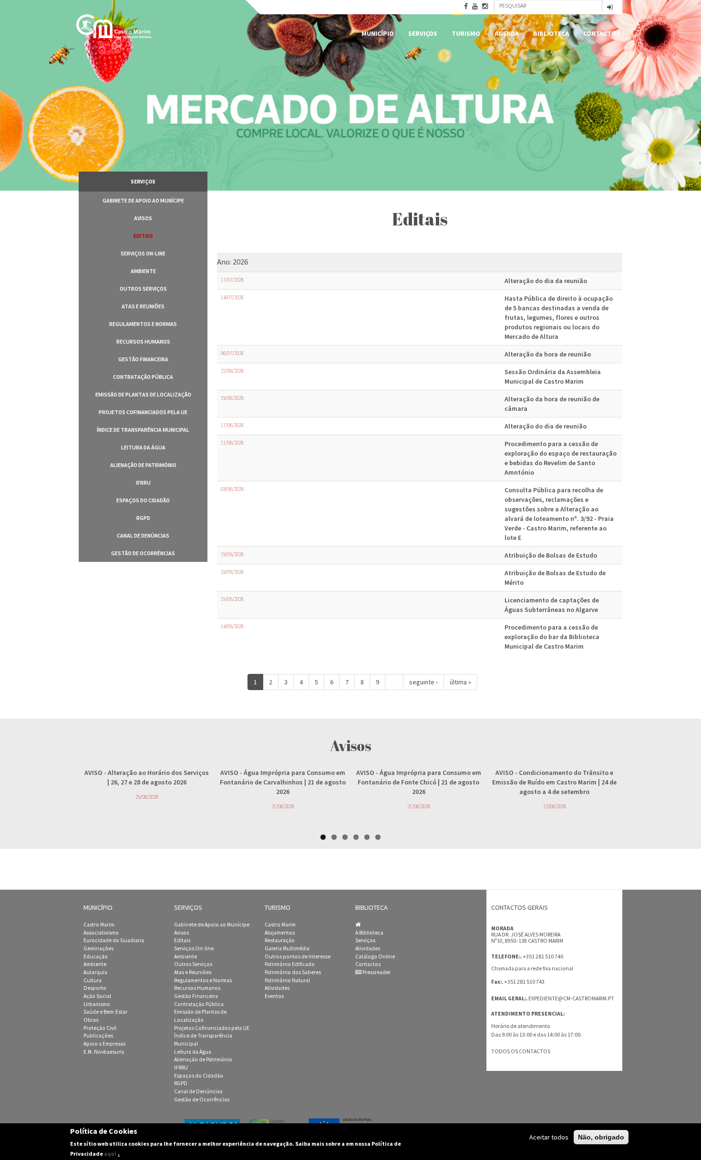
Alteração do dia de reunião (546, 426)
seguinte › (423, 682)
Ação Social (97, 996)
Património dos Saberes (293, 972)
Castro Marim (98, 924)
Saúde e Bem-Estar (105, 1011)
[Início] (114, 26)
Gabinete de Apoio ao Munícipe (143, 200)
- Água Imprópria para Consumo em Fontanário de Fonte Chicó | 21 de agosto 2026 (418, 782)
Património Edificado (290, 964)
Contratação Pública (143, 376)
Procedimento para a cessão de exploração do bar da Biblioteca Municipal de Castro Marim (552, 637)
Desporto (94, 988)
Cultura (92, 980)
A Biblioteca (369, 932)
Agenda (507, 33)
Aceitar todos (548, 1137)
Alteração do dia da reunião (546, 280)
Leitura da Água (143, 447)
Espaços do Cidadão (143, 500)
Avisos (143, 218)
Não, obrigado (601, 1137)
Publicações (98, 1035)
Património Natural (287, 980)
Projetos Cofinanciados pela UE (143, 412)
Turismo (466, 33)
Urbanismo (96, 1004)
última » (460, 682)
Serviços (422, 33)
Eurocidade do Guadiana (113, 940)
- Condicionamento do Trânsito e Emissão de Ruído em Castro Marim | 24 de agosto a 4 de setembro (554, 782)
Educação (95, 956)
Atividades (277, 988)
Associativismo (101, 932)
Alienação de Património (143, 464)
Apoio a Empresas (104, 1043)
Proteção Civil (99, 1028)
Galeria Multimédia (287, 948)
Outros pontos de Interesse (297, 956)
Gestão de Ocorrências (143, 553)
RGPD (143, 517)
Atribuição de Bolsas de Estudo (551, 555)
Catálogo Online (375, 956)
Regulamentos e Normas (143, 323)
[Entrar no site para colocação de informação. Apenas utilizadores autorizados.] (610, 8)
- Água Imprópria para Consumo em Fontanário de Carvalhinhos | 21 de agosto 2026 (283, 782)
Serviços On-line (143, 253)
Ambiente (143, 271)
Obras (90, 1020)
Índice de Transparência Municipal (143, 429)
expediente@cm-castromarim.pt (571, 998)
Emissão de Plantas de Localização (143, 394)
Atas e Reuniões (143, 306)
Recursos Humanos (143, 341)
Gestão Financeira (143, 359)
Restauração (280, 940)
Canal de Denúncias (143, 535)
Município (377, 33)
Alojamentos (280, 932)
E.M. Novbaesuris (103, 1051)
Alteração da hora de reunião (548, 354)
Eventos (274, 996)
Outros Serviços (143, 288)
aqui (110, 1153)
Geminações (98, 948)
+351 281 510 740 (543, 956)
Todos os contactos (520, 1051)
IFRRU (143, 482)
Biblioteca (551, 33)
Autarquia (95, 972)
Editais (143, 235)
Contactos (601, 33)
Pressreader (376, 972)
